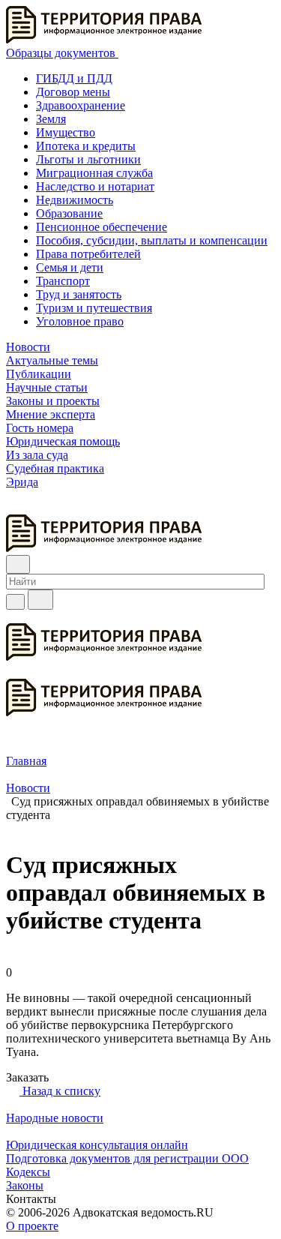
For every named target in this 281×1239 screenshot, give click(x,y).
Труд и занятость (78, 294)
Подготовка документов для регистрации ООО (127, 1158)
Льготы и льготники (88, 159)
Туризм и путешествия (94, 308)
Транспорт (63, 280)
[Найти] (40, 600)
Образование (69, 213)
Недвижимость (74, 200)
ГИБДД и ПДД (74, 78)
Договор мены (73, 92)
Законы (24, 1185)
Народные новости (54, 1118)
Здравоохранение (80, 105)
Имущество (65, 132)
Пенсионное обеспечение (101, 226)
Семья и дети (69, 267)
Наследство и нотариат (95, 186)
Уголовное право (80, 321)
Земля (51, 118)
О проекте (32, 1226)
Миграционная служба (94, 172)
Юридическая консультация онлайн (97, 1144)
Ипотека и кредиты (86, 146)
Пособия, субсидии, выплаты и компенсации (152, 240)
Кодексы (28, 1172)
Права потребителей (88, 254)
